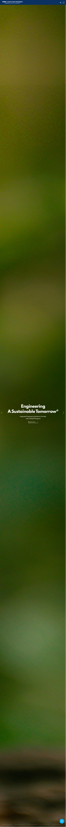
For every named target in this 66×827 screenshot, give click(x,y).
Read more (31, 418)
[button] (2, 413)
